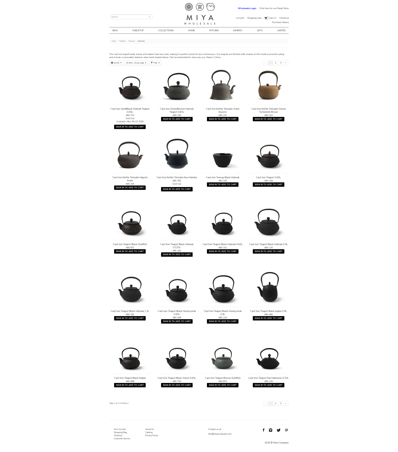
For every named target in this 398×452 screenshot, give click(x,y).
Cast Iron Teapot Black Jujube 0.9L (268, 311)
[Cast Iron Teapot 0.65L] (268, 154)
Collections (166, 30)
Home (191, 30)
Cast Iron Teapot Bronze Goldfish (223, 378)
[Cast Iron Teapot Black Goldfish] (129, 221)
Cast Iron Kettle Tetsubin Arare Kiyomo (222, 110)
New (115, 30)
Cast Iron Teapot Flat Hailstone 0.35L (268, 378)
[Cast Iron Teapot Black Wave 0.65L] (176, 354)
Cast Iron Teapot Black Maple (130, 378)
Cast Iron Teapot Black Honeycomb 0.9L (223, 312)
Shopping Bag (120, 432)
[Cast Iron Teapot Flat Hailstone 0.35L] (268, 354)
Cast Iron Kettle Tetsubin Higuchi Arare (130, 179)
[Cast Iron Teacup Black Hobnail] (222, 154)
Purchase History (280, 22)
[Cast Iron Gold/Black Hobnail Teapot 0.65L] (129, 85)
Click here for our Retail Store (274, 8)
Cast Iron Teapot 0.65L (268, 177)
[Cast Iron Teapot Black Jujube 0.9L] (268, 287)
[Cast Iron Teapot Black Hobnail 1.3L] (129, 287)
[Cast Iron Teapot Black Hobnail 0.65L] (222, 221)
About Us (149, 429)
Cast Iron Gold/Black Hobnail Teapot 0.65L (130, 110)
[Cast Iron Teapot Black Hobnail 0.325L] (176, 221)
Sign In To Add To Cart (130, 126)
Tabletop (138, 30)
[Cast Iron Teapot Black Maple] (129, 354)
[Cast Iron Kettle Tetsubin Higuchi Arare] (129, 154)
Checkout (284, 17)
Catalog (149, 432)
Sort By (116, 63)
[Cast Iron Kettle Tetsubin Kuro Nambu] (176, 154)
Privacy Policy (151, 435)
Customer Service (122, 438)
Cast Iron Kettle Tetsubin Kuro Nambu (177, 177)
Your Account (120, 429)
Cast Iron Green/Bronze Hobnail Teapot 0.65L (177, 110)
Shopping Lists (254, 17)
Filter (155, 63)
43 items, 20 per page (135, 63)
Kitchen (214, 30)
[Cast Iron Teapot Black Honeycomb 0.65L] (176, 287)
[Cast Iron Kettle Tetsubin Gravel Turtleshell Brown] (268, 85)
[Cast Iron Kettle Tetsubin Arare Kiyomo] (222, 85)
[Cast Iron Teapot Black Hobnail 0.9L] (268, 221)
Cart (272, 17)
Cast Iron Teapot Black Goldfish (130, 244)
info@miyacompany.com (219, 433)
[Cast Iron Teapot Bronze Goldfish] (222, 354)
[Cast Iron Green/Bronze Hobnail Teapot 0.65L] (176, 85)
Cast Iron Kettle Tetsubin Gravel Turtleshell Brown (268, 110)
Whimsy (238, 30)
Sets (260, 30)
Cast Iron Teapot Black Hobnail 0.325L (176, 246)
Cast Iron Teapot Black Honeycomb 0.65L (177, 312)
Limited (281, 30)
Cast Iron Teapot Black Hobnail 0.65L (223, 244)
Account (240, 17)
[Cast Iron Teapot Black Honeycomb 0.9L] (222, 287)
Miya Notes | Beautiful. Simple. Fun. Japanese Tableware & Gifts (199, 14)
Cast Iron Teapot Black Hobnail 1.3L (130, 311)
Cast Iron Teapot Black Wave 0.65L (176, 378)
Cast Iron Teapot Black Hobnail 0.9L (268, 244)
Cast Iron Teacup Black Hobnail (222, 177)
